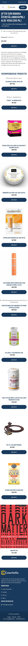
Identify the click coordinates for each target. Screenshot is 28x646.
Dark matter (14, 550)
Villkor (19, 617)
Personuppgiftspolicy (9, 619)
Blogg (9, 617)
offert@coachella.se (22, 2)
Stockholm (4, 2)
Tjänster (4, 592)
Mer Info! (14, 46)
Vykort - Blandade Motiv (14, 100)
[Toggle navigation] (3, 7)
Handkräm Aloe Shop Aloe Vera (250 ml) (14, 193)
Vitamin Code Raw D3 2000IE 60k (14, 490)
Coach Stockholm (7, 589)
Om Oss (4, 595)
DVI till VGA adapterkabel (14, 445)
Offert (23, 7)
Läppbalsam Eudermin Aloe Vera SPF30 (14, 238)
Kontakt (14, 617)
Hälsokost (10, 37)
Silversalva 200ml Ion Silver (14, 81)
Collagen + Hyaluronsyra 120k (14, 353)
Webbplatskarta (20, 619)
